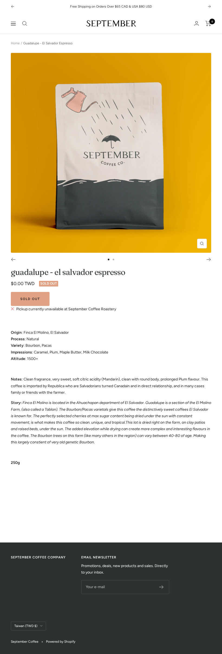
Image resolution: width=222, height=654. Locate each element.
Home (15, 43)
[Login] (196, 23)
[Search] (24, 23)
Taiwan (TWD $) (25, 626)
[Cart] (208, 23)
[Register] (161, 587)
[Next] (209, 259)
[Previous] (13, 259)
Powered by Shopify (60, 641)
